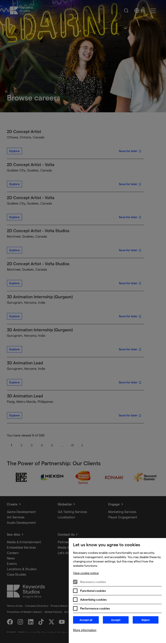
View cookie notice (86, 573)
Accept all (86, 619)
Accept (115, 619)
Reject (146, 619)
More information (84, 630)
